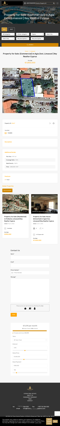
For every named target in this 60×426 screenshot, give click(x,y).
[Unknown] (12, 273)
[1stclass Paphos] (5, 4)
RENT (11, 29)
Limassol (32, 51)
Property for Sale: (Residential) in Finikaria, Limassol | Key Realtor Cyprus (15, 219)
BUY (4, 29)
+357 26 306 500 (23, 407)
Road (8, 179)
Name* (12, 254)
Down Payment (17, 362)
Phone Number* (15, 270)
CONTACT (30, 400)
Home (26, 51)
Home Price (16, 353)
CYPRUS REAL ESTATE (30, 393)
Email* (12, 262)
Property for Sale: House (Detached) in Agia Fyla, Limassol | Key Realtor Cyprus (43, 219)
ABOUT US (30, 395)
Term (14, 336)
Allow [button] (55, 421)
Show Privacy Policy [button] (49, 421)
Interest (15, 344)
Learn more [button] (38, 422)
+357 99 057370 (30, 3)
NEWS (30, 399)
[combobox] (8, 34)
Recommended (7, 190)
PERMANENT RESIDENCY (30, 397)
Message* (13, 277)
